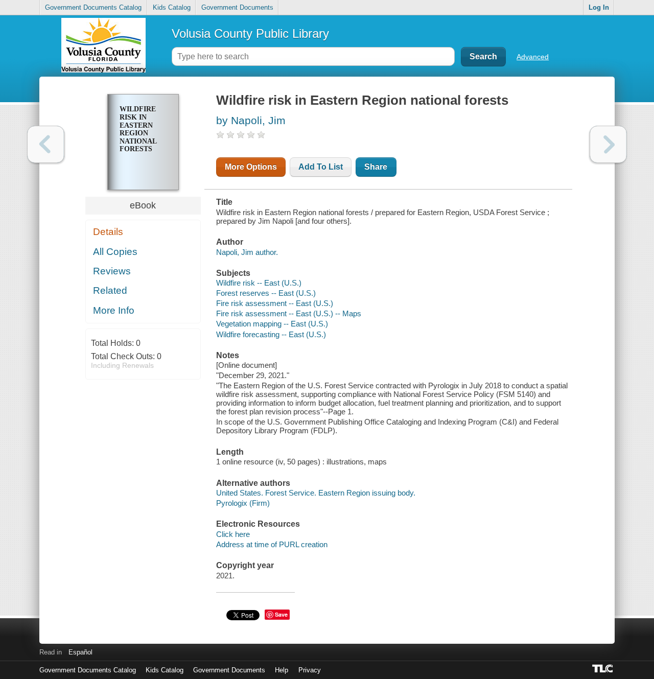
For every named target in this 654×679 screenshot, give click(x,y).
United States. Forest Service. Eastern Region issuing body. (315, 492)
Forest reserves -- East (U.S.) (266, 293)
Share (375, 166)
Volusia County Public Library (250, 33)
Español (80, 652)
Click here (233, 534)
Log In (599, 7)
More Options (251, 166)
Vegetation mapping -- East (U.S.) (272, 323)
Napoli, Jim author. (247, 252)
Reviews (112, 271)
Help (281, 670)
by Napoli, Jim (251, 120)
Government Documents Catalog (93, 7)
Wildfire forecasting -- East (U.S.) (271, 334)
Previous (45, 144)
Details (108, 231)
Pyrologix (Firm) (243, 503)
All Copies (115, 251)
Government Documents (237, 7)
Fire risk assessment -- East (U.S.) (274, 303)
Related (110, 290)
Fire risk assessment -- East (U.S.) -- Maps (288, 313)
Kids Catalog (172, 7)
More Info (113, 310)
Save (281, 614)
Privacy (309, 670)
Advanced (533, 57)
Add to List (320, 166)
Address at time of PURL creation (272, 544)
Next (608, 144)
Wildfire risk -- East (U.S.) (258, 282)
